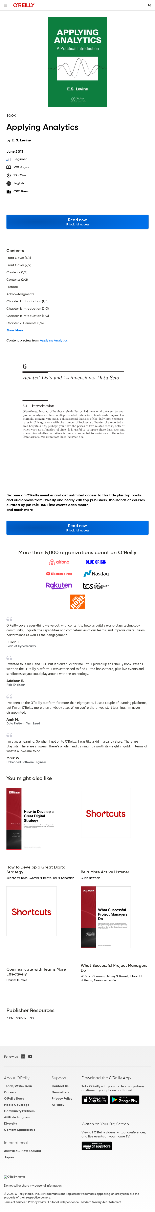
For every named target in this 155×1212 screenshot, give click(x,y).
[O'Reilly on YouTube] (30, 1056)
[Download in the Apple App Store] (95, 1103)
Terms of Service (14, 1202)
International (16, 1142)
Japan (9, 1157)
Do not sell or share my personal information (33, 1185)
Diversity (10, 1123)
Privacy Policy (62, 1098)
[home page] (24, 5)
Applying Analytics (54, 340)
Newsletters (60, 1092)
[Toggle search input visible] (150, 5)
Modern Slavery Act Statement (101, 1202)
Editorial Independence (63, 1202)
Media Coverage (16, 1105)
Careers (10, 1092)
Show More (14, 330)
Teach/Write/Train (18, 1086)
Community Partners (19, 1111)
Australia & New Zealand (22, 1151)
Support (59, 1077)
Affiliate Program (17, 1117)
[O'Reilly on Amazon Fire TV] (97, 1149)
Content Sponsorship (20, 1130)
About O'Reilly (16, 1077)
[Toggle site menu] (5, 5)
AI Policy (58, 1105)
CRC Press (21, 191)
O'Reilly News (14, 1098)
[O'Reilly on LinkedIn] (23, 1056)
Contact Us (60, 1086)
